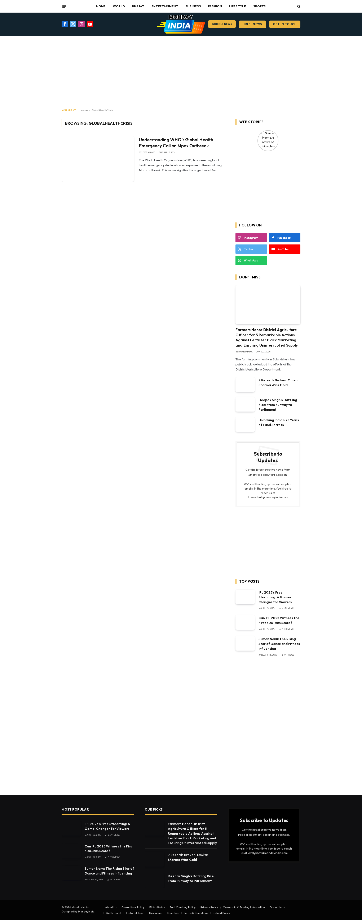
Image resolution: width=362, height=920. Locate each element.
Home (101, 6)
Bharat (138, 6)
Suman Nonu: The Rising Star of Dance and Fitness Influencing (279, 644)
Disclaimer (156, 913)
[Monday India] (181, 24)
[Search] (298, 6)
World (119, 6)
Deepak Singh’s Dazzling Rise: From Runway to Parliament (278, 405)
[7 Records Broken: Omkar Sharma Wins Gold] (245, 384)
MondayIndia (86, 911)
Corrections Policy (133, 907)
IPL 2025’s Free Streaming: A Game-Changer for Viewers (275, 597)
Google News (222, 24)
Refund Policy (221, 913)
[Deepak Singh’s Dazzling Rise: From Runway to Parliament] (245, 404)
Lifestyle (237, 6)
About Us (111, 907)
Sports (259, 6)
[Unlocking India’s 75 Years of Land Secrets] (245, 424)
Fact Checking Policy (183, 907)
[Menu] (64, 6)
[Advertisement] (181, 72)
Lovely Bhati (148, 152)
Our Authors (277, 907)
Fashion (215, 6)
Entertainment (164, 6)
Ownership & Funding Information (244, 907)
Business (193, 6)
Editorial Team (135, 913)
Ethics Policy (157, 907)
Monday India (245, 352)
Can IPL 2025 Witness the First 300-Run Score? (279, 620)
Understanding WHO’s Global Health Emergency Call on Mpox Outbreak (176, 142)
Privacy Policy (209, 907)
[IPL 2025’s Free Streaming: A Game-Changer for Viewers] (245, 597)
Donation (173, 913)
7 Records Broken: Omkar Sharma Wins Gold (279, 382)
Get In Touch (285, 24)
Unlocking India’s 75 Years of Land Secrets (279, 422)
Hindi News (252, 24)
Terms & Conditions (196, 913)
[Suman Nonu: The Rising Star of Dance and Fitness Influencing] (245, 643)
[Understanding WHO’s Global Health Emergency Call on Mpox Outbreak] (98, 158)
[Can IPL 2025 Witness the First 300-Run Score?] (245, 622)
